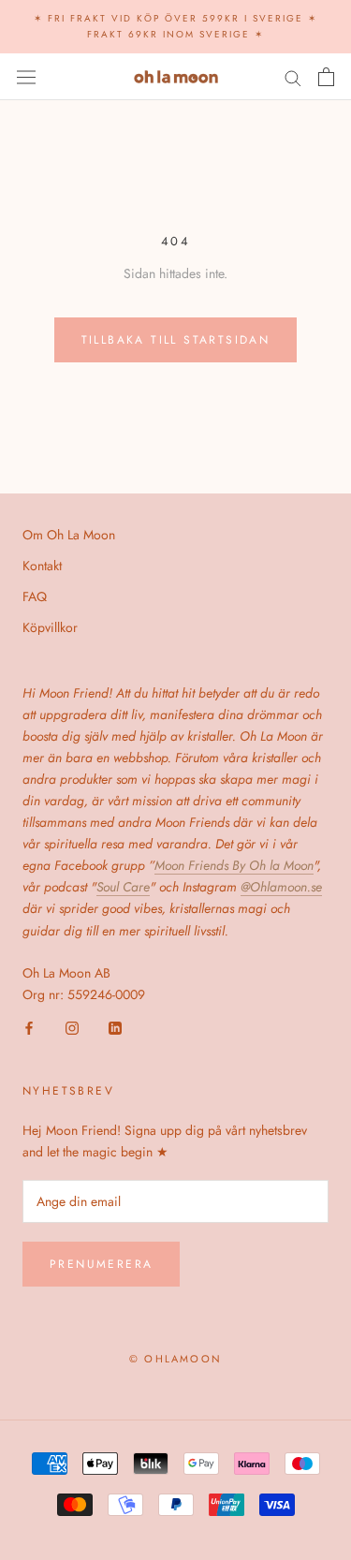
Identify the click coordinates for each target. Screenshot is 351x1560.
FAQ (34, 596)
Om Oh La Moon (68, 534)
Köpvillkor (50, 627)
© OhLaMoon (175, 1358)
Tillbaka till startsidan (176, 339)
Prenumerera (101, 1264)
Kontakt (42, 565)
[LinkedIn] (115, 1027)
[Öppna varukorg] (326, 76)
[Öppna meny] (26, 76)
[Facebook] (29, 1027)
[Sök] (293, 76)
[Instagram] (72, 1027)
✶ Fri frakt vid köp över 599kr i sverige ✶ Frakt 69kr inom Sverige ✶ (175, 26)
